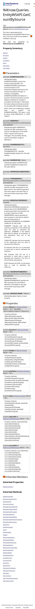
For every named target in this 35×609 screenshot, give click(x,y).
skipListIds (6, 66)
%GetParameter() (8, 527)
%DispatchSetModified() (10, 517)
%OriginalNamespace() (9, 542)
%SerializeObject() (8, 550)
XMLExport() (6, 565)
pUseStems (6, 60)
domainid (6, 55)
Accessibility (26, 607)
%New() (5, 535)
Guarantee (18, 607)
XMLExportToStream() (9, 568)
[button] (4, 73)
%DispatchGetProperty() (10, 512)
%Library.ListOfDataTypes (11, 419)
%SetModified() (7, 553)
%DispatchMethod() (9, 514)
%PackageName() (8, 545)
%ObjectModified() (8, 540)
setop (4, 63)
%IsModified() (7, 532)
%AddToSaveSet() (8, 496)
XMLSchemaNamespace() (10, 578)
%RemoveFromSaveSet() (10, 548)
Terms (11, 607)
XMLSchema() (7, 576)
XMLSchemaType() (8, 581)
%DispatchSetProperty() (10, 522)
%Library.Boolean (24, 371)
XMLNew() (6, 573)
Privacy (7, 607)
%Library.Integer (22, 307)
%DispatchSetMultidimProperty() (12, 519)
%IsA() (5, 530)
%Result (5, 53)
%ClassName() (7, 502)
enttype (5, 58)
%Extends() (6, 525)
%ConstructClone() (8, 504)
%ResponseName (8, 487)
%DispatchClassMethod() (10, 507)
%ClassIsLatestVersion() (10, 499)
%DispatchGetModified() (10, 509)
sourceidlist (6, 68)
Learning (27, 4)
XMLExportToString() (9, 571)
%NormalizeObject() (9, 537)
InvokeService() (7, 558)
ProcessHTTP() (7, 560)
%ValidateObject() (8, 555)
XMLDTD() (6, 563)
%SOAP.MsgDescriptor (21, 29)
